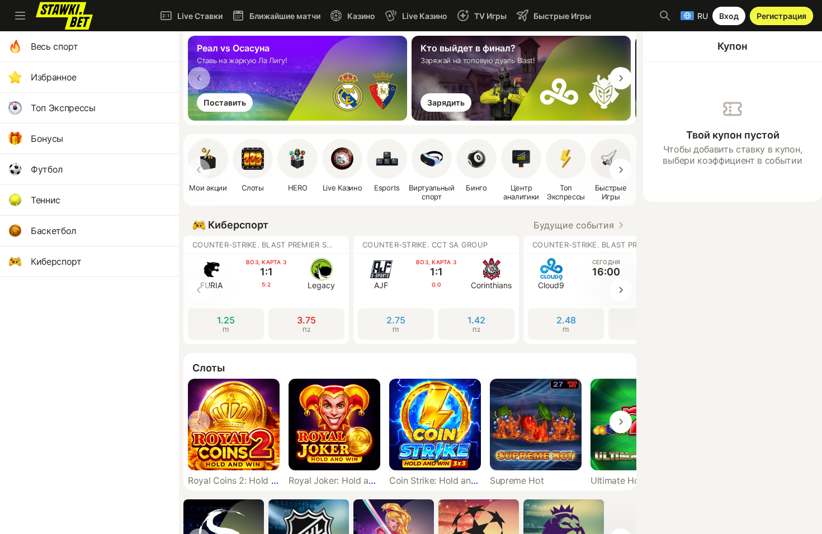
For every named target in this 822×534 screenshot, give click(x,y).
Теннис (45, 200)
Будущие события (573, 225)
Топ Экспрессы (63, 107)
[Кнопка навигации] (20, 15)
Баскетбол (53, 230)
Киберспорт (56, 261)
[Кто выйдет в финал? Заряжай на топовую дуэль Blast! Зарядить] (523, 117)
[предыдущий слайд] (199, 78)
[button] (297, 165)
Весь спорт (54, 46)
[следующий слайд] (621, 78)
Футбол (47, 169)
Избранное (54, 77)
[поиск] (665, 15)
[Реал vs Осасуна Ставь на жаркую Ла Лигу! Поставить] (300, 117)
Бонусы (47, 138)
